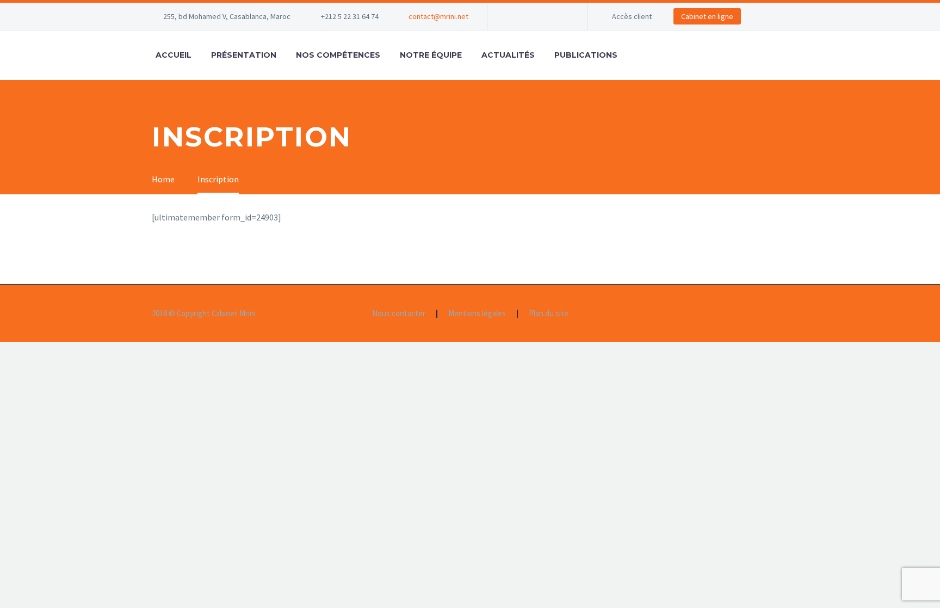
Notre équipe (431, 55)
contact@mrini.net (438, 16)
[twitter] (544, 16)
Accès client (632, 16)
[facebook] (512, 16)
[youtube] (561, 16)
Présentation (243, 55)
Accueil (173, 55)
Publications (585, 55)
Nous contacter (398, 314)
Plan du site (548, 314)
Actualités (508, 55)
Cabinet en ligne (707, 16)
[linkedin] (528, 16)
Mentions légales (477, 314)
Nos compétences (338, 55)
